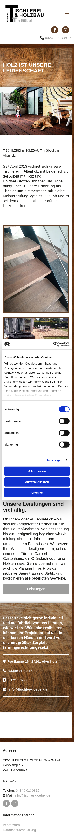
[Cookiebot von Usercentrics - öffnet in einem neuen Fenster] (53, 344)
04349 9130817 (58, 38)
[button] (36, 589)
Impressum (11, 825)
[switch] (64, 421)
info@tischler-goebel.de (32, 795)
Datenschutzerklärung (19, 830)
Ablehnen (37, 492)
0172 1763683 (19, 680)
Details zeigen (52, 459)
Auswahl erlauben (37, 481)
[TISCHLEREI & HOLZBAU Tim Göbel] (30, 13)
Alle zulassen (37, 471)
